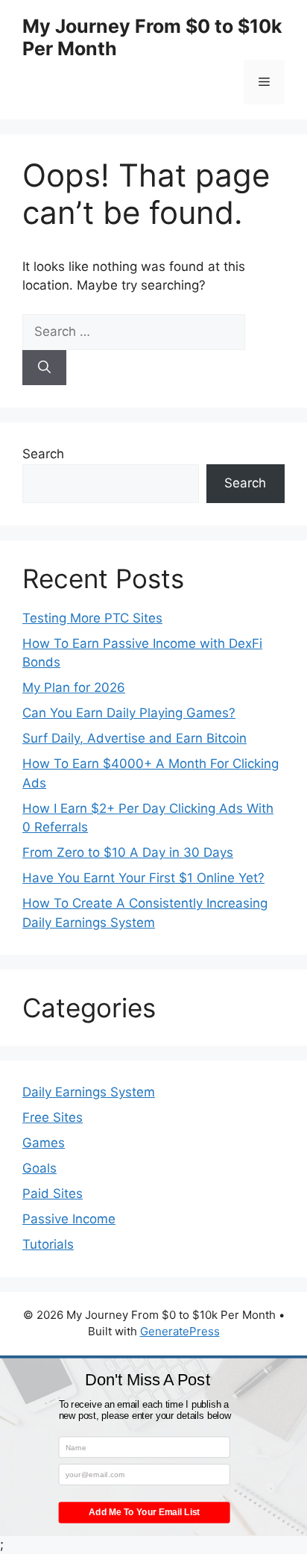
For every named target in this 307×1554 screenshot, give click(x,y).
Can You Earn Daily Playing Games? (128, 712)
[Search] (44, 368)
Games (43, 1142)
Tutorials (48, 1244)
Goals (39, 1168)
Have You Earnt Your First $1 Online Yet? (143, 877)
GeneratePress (180, 1331)
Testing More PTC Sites (92, 618)
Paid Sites (52, 1193)
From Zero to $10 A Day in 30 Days (127, 852)
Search (43, 453)
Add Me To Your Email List (144, 1512)
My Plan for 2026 (73, 687)
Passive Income (68, 1218)
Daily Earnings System (88, 1092)
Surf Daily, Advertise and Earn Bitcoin (134, 738)
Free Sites (52, 1117)
